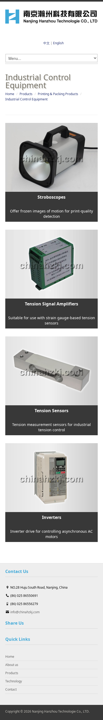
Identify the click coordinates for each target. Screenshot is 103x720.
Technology (13, 681)
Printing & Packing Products (58, 94)
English (58, 43)
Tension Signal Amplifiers (51, 304)
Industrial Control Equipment (26, 99)
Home (9, 94)
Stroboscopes (51, 197)
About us (11, 665)
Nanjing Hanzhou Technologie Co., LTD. (61, 711)
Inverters (51, 517)
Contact (11, 689)
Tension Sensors (51, 411)
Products (26, 94)
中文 (46, 43)
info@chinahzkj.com (25, 612)
